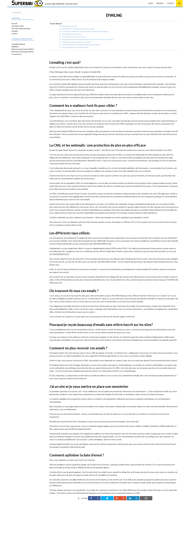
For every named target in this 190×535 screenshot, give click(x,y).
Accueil (14, 23)
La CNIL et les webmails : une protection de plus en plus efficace (85, 31)
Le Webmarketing (18, 44)
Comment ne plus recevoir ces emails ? (76, 42)
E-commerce (16, 54)
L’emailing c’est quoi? (69, 26)
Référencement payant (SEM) (22, 52)
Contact (170, 3)
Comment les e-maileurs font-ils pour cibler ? (78, 29)
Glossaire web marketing (21, 28)
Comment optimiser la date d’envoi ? (75, 47)
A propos (159, 3)
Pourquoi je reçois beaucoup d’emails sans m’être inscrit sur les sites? (87, 39)
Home (150, 3)
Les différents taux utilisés (72, 34)
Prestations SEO (18, 26)
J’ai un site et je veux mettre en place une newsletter (81, 45)
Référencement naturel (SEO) (23, 49)
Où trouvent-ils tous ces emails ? (74, 37)
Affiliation (15, 47)
